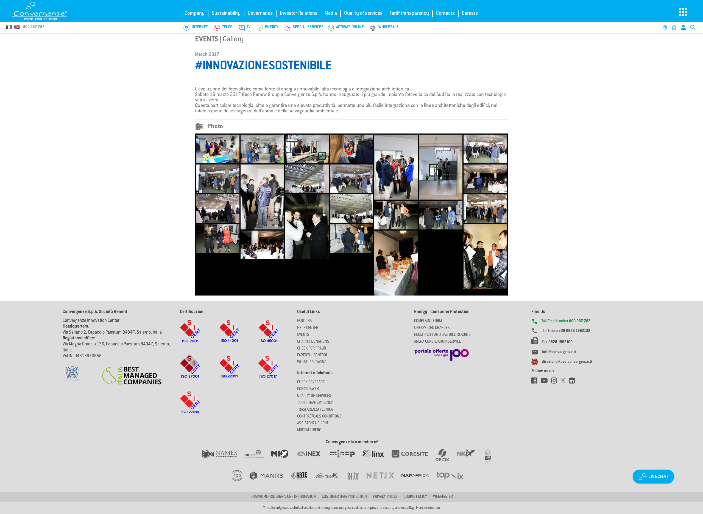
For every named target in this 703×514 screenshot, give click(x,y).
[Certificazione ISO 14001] (229, 335)
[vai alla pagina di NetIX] (384, 481)
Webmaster (443, 497)
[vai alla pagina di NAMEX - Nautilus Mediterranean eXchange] (223, 459)
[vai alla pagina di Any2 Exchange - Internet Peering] (413, 459)
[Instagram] (555, 382)
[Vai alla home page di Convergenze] (45, 11)
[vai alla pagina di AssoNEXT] (241, 481)
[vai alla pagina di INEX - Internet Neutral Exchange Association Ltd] (312, 459)
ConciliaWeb (308, 389)
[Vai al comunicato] (132, 372)
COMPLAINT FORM (428, 321)
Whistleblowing (312, 362)
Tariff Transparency (315, 403)
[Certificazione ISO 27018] (190, 407)
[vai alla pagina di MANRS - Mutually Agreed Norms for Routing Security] (270, 481)
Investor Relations (298, 13)
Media (331, 13)
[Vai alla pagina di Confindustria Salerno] (72, 370)
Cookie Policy (415, 497)
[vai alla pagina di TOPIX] (453, 481)
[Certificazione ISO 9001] (190, 335)
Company (195, 13)
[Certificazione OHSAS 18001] (268, 335)
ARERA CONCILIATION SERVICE (437, 342)
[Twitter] (564, 382)
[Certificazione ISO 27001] (190, 371)
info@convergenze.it (559, 352)
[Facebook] (536, 382)
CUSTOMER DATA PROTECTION (344, 497)
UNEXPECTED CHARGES (432, 328)
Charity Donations (313, 342)
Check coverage (311, 382)
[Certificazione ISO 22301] (229, 371)
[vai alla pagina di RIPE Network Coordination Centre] (491, 459)
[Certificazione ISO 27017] (268, 371)
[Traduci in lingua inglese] (16, 27)
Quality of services (363, 13)
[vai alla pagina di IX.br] (357, 481)
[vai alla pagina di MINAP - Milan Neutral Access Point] (345, 459)
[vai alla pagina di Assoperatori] (303, 481)
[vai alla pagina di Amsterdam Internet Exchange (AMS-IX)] (258, 459)
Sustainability (226, 13)
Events (206, 39)
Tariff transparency (409, 13)
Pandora (304, 321)
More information (428, 508)
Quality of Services (314, 396)
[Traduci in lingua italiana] (9, 27)
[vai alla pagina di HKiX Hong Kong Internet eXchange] (469, 459)
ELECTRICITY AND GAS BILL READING (442, 335)
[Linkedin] (573, 382)
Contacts (445, 13)
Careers (470, 13)
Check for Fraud (311, 349)
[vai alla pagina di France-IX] (331, 481)
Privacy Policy (385, 497)
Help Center (307, 328)
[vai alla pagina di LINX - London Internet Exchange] (376, 459)
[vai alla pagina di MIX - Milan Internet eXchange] (283, 459)
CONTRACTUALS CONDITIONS (319, 417)
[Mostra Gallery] (217, 149)
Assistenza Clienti (313, 423)
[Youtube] (546, 382)
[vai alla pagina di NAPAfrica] (418, 481)
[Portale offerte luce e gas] (441, 353)
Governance (260, 13)
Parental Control (312, 355)
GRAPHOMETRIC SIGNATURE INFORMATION (283, 497)
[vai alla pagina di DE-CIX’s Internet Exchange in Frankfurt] (446, 459)
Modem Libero (309, 430)
